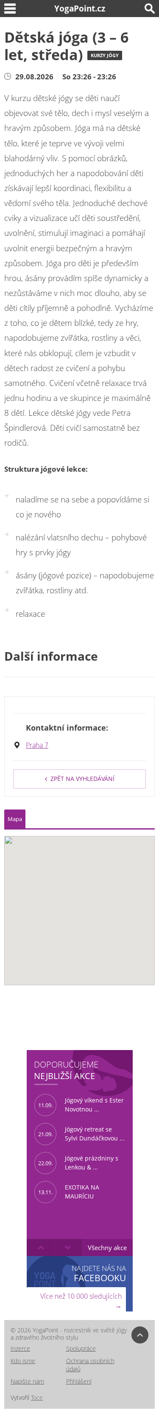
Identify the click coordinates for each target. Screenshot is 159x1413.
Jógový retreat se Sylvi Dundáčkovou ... (81, 1133)
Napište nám (27, 1381)
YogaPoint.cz (79, 8)
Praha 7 (37, 745)
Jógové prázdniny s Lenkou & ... (78, 1162)
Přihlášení (79, 1381)
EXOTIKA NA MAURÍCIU (68, 1191)
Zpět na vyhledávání (82, 779)
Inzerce (20, 1348)
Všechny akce (107, 1247)
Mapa (15, 819)
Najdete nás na (99, 1273)
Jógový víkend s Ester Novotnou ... (81, 1104)
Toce (37, 1397)
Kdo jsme (23, 1361)
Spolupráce (81, 1348)
